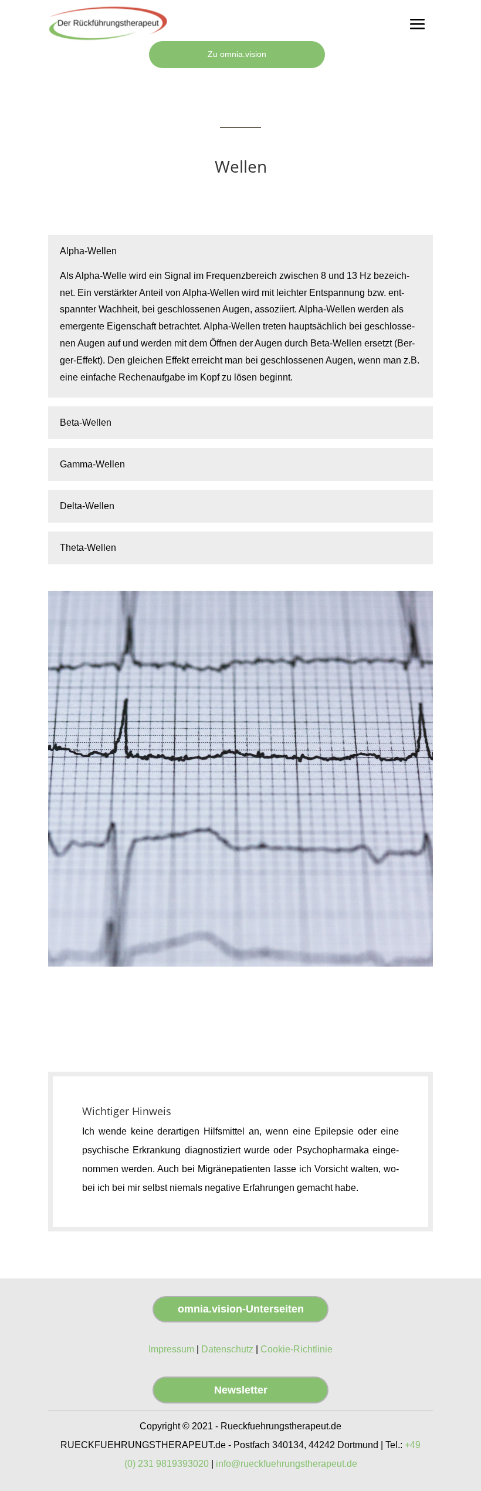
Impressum (171, 1349)
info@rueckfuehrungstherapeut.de (286, 1464)
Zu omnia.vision (237, 54)
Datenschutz (227, 1349)
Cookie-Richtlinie (296, 1349)
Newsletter (240, 1390)
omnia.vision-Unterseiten (241, 1309)
